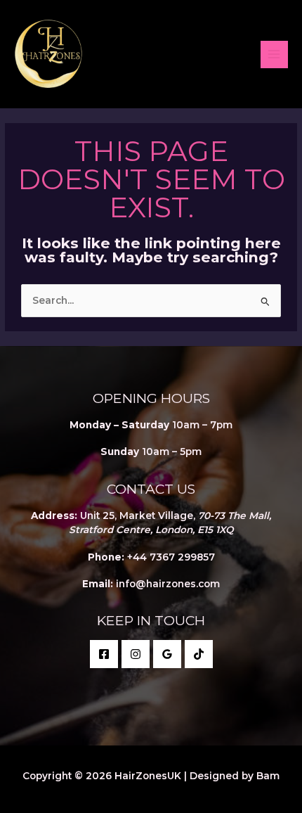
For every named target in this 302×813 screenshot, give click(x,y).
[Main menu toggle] (274, 54)
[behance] (199, 654)
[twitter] (136, 654)
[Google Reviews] (167, 654)
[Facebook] (104, 654)
